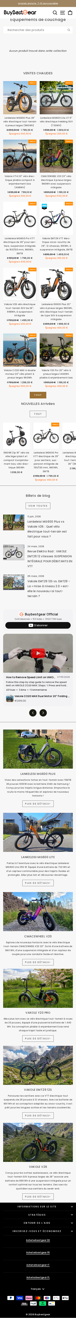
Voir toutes (38, 505)
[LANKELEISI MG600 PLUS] (38, 749)
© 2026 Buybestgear (38, 1314)
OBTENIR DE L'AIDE (37, 1222)
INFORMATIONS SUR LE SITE (37, 1206)
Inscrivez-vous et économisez (37, 1231)
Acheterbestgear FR (38, 1252)
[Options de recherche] (70, 30)
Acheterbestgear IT (37, 1264)
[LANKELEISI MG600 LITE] (38, 832)
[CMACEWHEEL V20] (38, 911)
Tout (38, 394)
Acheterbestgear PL (38, 1277)
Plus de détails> (38, 803)
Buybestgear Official (41, 614)
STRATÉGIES (37, 1214)
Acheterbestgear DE (38, 1240)
